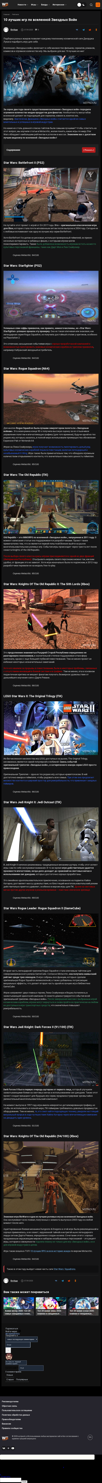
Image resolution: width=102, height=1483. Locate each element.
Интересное (58, 5)
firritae (14, 29)
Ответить (5, 1476)
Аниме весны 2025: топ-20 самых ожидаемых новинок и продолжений (18, 1313)
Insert (24, 1482)
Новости (22, 5)
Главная (6, 14)
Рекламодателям (10, 1401)
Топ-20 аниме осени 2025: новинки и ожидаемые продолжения (82, 1313)
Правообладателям (11, 1419)
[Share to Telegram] (83, 30)
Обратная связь (9, 1406)
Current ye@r (11, 1368)
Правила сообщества (12, 1428)
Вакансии (6, 1424)
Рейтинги (15, 14)
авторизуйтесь (12, 1333)
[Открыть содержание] (98, 5)
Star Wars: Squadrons (64, 1269)
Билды (44, 5)
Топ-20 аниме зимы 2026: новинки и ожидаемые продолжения (49, 1313)
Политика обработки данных (16, 1415)
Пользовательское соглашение (17, 1410)
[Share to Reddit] (90, 30)
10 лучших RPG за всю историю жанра (50, 1251)
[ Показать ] (89, 150)
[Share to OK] (96, 30)
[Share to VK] (77, 30)
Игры (33, 5)
